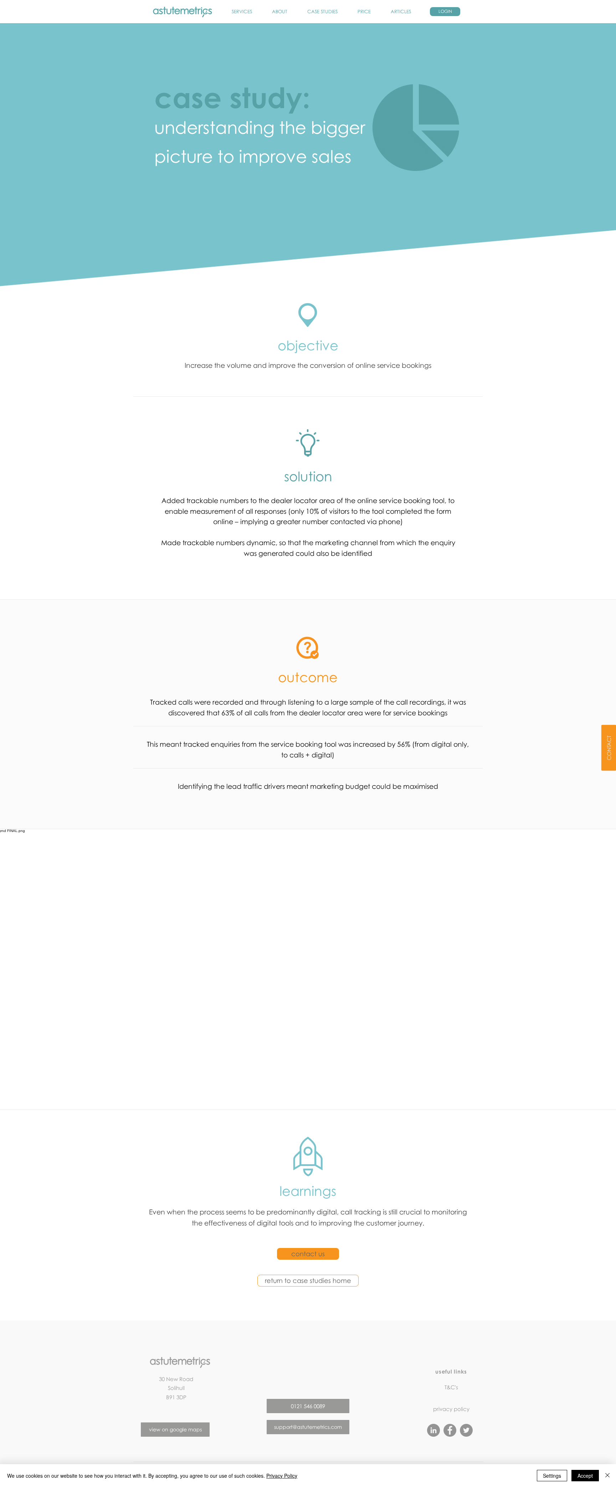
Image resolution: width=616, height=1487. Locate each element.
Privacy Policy (281, 1475)
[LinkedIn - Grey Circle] (433, 1430)
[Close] (607, 1475)
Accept (585, 1475)
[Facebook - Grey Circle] (449, 1430)
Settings (552, 1475)
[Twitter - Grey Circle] (466, 1430)
